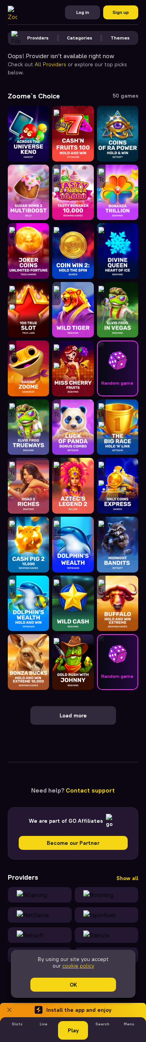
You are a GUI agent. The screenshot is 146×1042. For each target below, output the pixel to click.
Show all (127, 878)
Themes (120, 38)
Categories (79, 38)
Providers (38, 38)
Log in (82, 12)
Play (73, 1030)
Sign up (121, 12)
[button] (117, 368)
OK (73, 984)
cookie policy (78, 965)
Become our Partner (73, 842)
